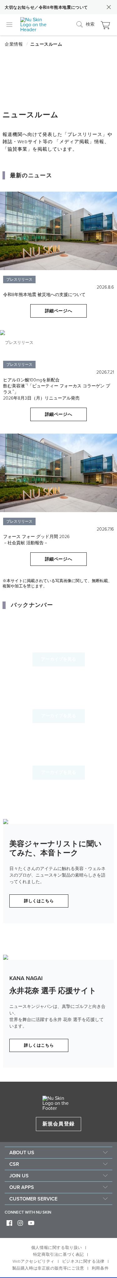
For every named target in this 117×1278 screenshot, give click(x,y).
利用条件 (100, 1268)
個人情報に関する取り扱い (56, 1247)
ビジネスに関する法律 (83, 1261)
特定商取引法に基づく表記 (58, 1254)
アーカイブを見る (58, 659)
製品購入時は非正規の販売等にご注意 (48, 1268)
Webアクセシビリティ (33, 1261)
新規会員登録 (58, 1124)
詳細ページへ (58, 311)
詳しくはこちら (39, 900)
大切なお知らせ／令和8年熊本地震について (46, 7)
